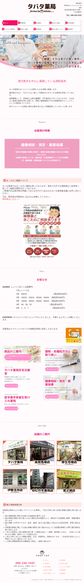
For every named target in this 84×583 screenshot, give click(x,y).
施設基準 (70, 29)
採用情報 (38, 29)
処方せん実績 (56, 23)
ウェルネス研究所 (9, 29)
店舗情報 (22, 23)
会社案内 (38, 23)
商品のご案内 (24, 29)
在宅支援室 (71, 23)
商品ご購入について (58, 29)
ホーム (6, 23)
